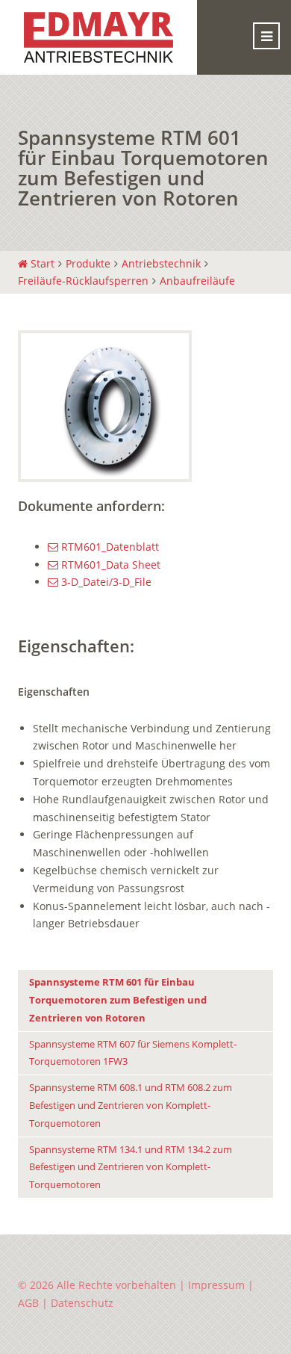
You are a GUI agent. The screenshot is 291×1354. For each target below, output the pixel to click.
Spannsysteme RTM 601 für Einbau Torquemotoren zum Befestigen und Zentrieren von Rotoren (118, 1000)
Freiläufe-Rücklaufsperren (83, 280)
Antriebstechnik (161, 263)
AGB (28, 1303)
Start (41, 263)
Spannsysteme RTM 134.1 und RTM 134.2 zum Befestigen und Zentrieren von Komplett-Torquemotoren (130, 1167)
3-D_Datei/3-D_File (104, 582)
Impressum (216, 1285)
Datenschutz (82, 1303)
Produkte (88, 263)
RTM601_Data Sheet (109, 564)
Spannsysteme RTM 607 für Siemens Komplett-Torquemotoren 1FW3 (133, 1053)
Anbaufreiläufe (197, 280)
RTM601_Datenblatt (108, 547)
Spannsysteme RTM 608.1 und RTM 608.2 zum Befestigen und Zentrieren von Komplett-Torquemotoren (130, 1105)
